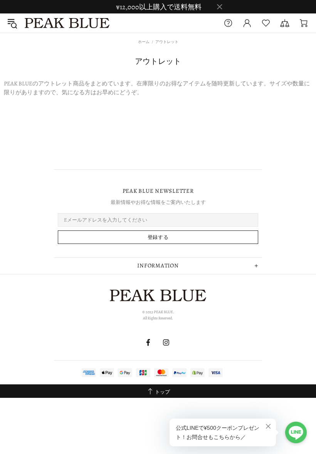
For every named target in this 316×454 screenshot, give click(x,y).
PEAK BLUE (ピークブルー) (67, 23)
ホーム (144, 41)
